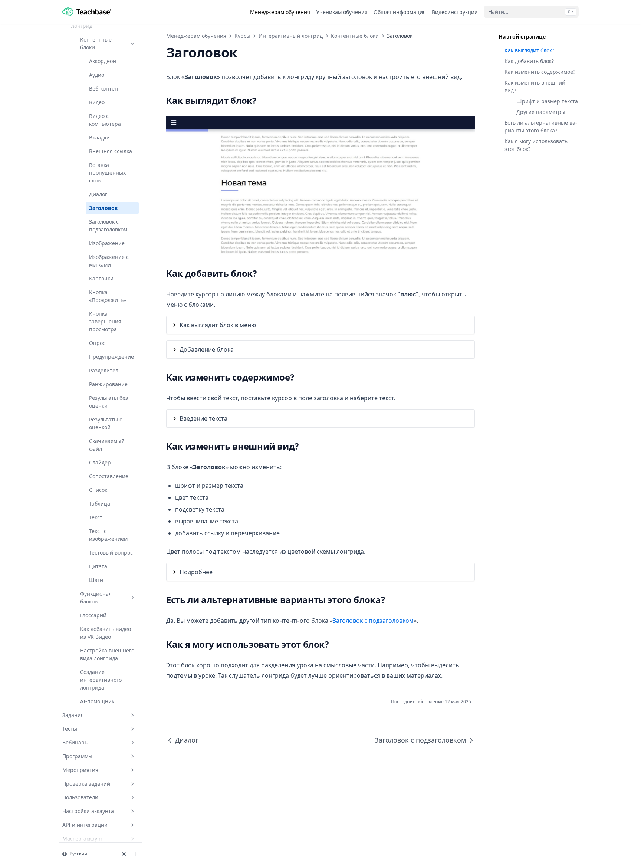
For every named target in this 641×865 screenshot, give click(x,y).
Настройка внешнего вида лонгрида (107, 654)
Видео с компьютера (105, 119)
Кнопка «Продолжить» (107, 296)
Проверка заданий (86, 783)
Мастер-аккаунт (82, 838)
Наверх (507, 180)
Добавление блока (207, 349)
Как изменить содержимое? (539, 71)
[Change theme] (124, 854)
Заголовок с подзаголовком (373, 620)
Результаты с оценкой (105, 423)
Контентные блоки (96, 43)
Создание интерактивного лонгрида (101, 679)
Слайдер (100, 462)
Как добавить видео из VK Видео (105, 632)
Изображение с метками (109, 260)
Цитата (98, 566)
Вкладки (99, 137)
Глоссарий (93, 615)
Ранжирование (108, 384)
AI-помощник (97, 701)
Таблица (99, 503)
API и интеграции (85, 824)
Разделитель (105, 370)
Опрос (97, 342)
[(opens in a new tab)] (320, 185)
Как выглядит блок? (529, 50)
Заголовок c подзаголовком (108, 225)
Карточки (101, 278)
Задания (73, 714)
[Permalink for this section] (262, 100)
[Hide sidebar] (137, 854)
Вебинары (75, 742)
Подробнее (196, 572)
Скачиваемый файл (107, 444)
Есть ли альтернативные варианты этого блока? (540, 126)
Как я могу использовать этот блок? (536, 145)
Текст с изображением (108, 534)
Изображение (107, 243)
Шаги (96, 579)
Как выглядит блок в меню (218, 325)
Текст (95, 517)
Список (98, 489)
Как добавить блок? (529, 61)
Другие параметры (540, 111)
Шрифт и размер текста (547, 101)
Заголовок (103, 207)
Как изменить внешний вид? (534, 86)
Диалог (98, 194)
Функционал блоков (96, 597)
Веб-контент (105, 88)
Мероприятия (80, 769)
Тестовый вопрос (111, 552)
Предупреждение (111, 356)
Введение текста (203, 418)
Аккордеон (102, 61)
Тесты (69, 728)
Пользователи (80, 797)
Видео (97, 102)
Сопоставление (108, 476)
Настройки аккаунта (88, 811)
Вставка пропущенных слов (107, 172)
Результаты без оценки (108, 401)
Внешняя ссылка (110, 151)
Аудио (96, 74)
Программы (77, 756)
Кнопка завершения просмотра (105, 321)
